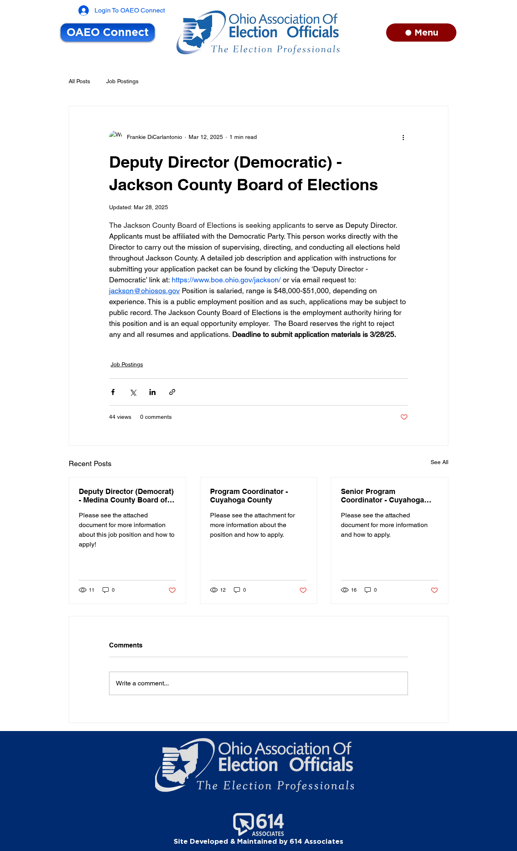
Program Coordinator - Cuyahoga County (249, 495)
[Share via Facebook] (113, 392)
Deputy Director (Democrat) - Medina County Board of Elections (126, 495)
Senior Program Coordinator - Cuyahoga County (382, 495)
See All (439, 462)
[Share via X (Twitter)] (133, 392)
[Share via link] (172, 392)
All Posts (79, 81)
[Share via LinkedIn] (152, 392)
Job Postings (122, 81)
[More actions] (403, 137)
